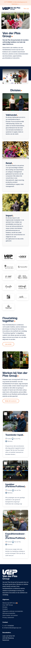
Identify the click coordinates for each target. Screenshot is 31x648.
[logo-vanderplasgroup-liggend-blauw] (11, 8)
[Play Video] (15, 76)
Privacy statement (8, 617)
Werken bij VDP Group (9, 603)
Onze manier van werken (10, 615)
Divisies (4, 607)
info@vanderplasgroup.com (20, 2)
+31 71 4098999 (8, 2)
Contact (5, 609)
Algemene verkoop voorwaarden (12, 611)
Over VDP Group (7, 605)
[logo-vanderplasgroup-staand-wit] (9, 570)
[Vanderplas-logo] (8, 257)
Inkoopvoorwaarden (8, 613)
